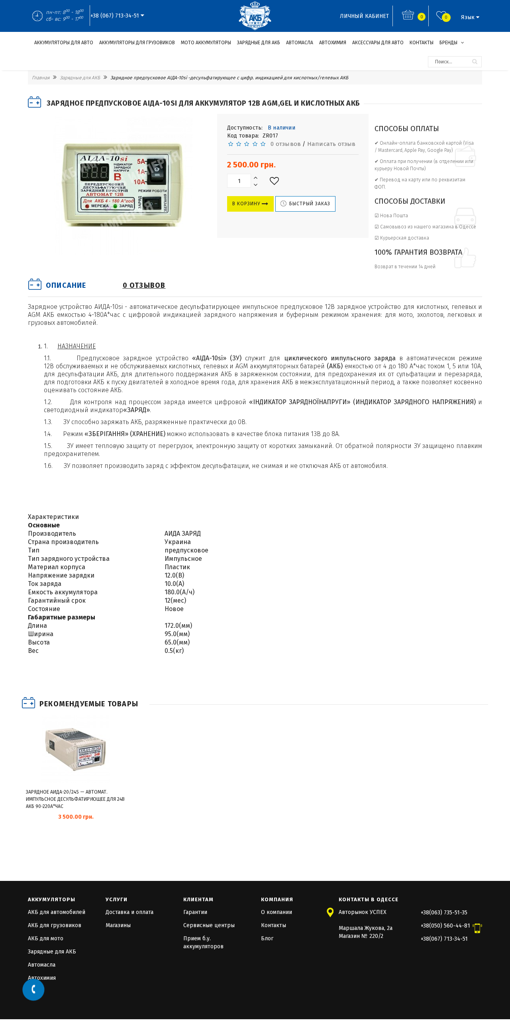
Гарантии (195, 912)
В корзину (247, 203)
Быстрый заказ (309, 203)
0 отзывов (284, 143)
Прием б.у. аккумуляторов (203, 942)
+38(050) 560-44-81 (445, 925)
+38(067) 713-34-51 (444, 939)
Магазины (118, 925)
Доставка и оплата (129, 912)
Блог (267, 938)
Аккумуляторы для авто (63, 42)
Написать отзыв (331, 143)
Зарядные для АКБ (258, 42)
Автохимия (332, 42)
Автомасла (299, 42)
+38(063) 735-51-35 (444, 912)
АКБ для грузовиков (54, 925)
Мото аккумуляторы (206, 42)
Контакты (422, 42)
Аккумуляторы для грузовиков (137, 42)
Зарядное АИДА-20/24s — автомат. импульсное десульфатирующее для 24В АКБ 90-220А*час (75, 799)
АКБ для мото (45, 938)
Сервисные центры (209, 925)
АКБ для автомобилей (56, 912)
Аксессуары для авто (378, 42)
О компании (276, 912)
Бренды (449, 42)
